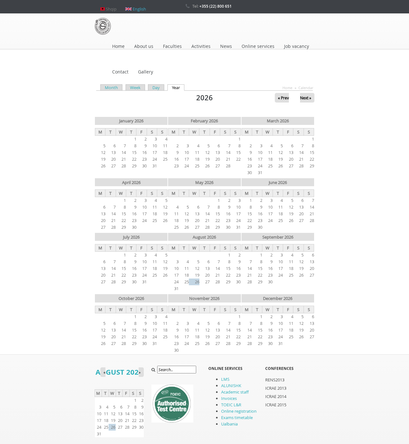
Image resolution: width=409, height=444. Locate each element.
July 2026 (131, 237)
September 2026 (277, 237)
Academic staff (235, 392)
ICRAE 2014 (275, 396)
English (139, 6)
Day (156, 87)
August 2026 (204, 237)
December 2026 (277, 298)
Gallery (145, 72)
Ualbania (229, 424)
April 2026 (131, 182)
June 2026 (278, 182)
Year (178, 87)
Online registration (239, 411)
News (226, 46)
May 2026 (204, 182)
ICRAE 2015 (275, 405)
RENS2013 (274, 380)
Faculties (172, 46)
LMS (225, 379)
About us (143, 46)
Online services (258, 46)
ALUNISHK (231, 385)
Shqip (111, 6)
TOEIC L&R (231, 405)
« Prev (283, 97)
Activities (201, 46)
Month (111, 87)
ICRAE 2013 (275, 388)
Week (135, 87)
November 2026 (204, 298)
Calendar (305, 87)
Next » (305, 97)
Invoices (229, 398)
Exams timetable (237, 417)
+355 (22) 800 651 (215, 6)
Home (118, 46)
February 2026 (204, 121)
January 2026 (131, 121)
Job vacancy (296, 46)
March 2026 (278, 121)
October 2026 (131, 298)
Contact (120, 72)
